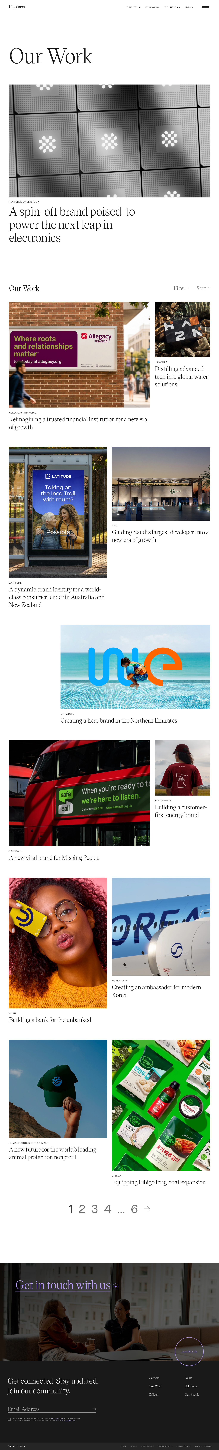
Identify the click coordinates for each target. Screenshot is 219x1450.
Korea (134, 1446)
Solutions (172, 7)
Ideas (189, 7)
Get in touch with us (63, 1284)
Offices (153, 1394)
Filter (179, 288)
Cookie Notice (165, 1446)
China (123, 1446)
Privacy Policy (68, 1420)
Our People (192, 1394)
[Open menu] (205, 7)
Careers (154, 1378)
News (188, 1378)
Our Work (152, 7)
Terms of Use (57, 1418)
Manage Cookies (203, 1446)
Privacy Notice (183, 1446)
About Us (133, 7)
